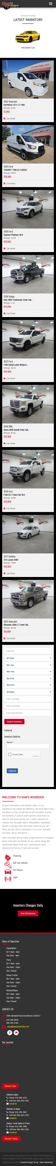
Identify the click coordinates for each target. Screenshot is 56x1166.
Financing (44, 1155)
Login (41, 1158)
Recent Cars (10, 1086)
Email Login (32, 1158)
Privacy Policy (21, 1158)
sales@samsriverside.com (18, 1026)
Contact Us (49, 1158)
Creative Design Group (29, 1162)
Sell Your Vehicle (32, 1155)
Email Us (13, 1103)
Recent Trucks (11, 1138)
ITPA (5, 1155)
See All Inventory (28, 913)
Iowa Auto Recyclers (16, 1155)
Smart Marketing (46, 1162)
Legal (11, 1158)
